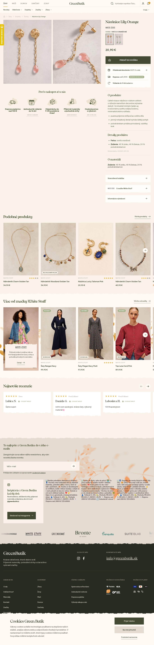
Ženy (5, 3)
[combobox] (126, 3)
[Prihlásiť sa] (143, 3)
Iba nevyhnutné (129, 630)
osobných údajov (38, 473)
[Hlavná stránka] (77, 3)
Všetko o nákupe (32, 115)
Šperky (26, 16)
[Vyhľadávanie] (125, 3)
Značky (38, 10)
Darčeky (35, 3)
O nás (145, 10)
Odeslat (73, 466)
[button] (145, 250)
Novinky (6, 10)
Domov (24, 3)
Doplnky (28, 10)
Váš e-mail (11, 466)
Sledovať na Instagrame (20, 515)
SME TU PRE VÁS (91, 115)
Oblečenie (16, 10)
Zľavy (48, 10)
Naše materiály (72, 115)
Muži (14, 3)
